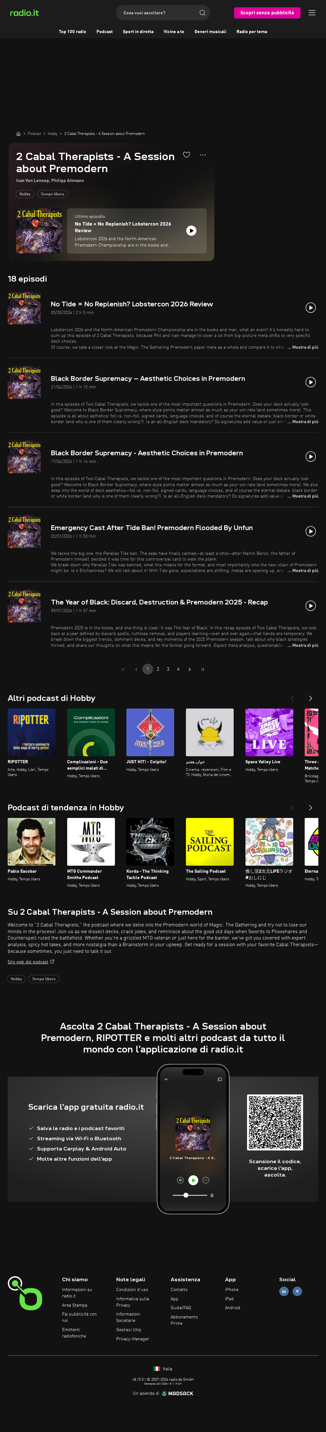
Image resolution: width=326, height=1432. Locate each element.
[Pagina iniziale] (18, 133)
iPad (229, 1299)
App (174, 1299)
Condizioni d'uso (132, 1290)
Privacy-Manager (132, 1339)
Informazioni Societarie (128, 1317)
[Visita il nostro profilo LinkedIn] (284, 1291)
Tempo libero (52, 194)
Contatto (179, 1290)
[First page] (123, 669)
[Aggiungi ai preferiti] (186, 155)
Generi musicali (210, 32)
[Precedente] (292, 695)
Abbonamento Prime (184, 1320)
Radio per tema (252, 32)
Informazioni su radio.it (77, 1293)
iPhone (231, 1290)
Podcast (104, 32)
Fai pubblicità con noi (79, 1317)
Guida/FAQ (181, 1308)
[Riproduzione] (191, 231)
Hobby (25, 194)
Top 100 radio (72, 32)
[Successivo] (310, 695)
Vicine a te (174, 32)
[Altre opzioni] (203, 155)
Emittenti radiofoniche (74, 1333)
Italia (166, 1369)
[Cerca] (202, 13)
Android (232, 1308)
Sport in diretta (138, 32)
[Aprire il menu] (312, 13)
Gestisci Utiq (128, 1330)
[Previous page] (136, 669)
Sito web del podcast (28, 962)
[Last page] (202, 669)
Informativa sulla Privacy (132, 1302)
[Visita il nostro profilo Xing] (297, 1291)
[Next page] (190, 669)
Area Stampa (74, 1305)
